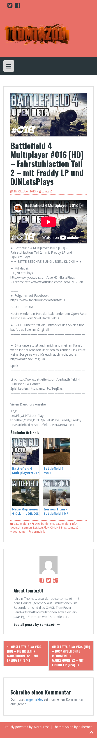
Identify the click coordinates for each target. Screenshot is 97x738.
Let (35, 527)
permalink (38, 532)
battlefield (47, 524)
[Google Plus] (55, 580)
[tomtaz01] (37, 34)
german (27, 527)
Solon (69, 727)
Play (63, 527)
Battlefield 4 (21, 524)
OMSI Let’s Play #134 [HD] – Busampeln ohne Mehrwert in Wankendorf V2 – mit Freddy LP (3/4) (71, 655)
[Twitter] (48, 580)
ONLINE (55, 527)
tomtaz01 (48, 191)
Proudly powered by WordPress (26, 727)
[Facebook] (41, 580)
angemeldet (34, 699)
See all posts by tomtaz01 (35, 624)
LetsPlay (43, 527)
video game (17, 532)
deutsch (15, 527)
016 (37, 524)
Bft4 (74, 524)
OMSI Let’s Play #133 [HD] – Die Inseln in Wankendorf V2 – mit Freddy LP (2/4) (24, 653)
